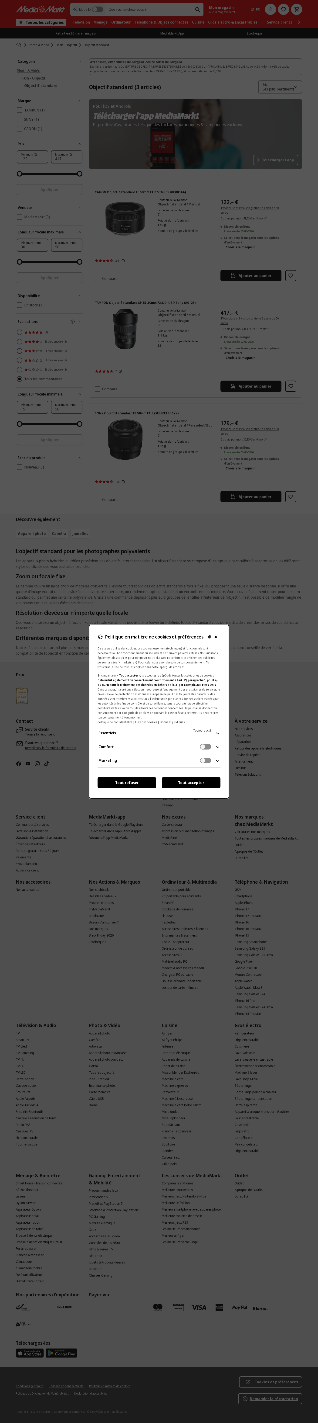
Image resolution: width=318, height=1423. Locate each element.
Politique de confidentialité (115, 722)
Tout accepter (191, 782)
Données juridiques (172, 722)
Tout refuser (127, 782)
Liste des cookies (146, 722)
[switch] (205, 747)
